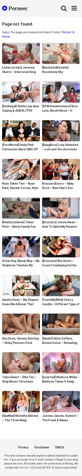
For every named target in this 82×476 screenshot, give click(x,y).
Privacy (23, 447)
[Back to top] (74, 467)
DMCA (59, 447)
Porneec (17, 8)
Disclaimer (41, 447)
